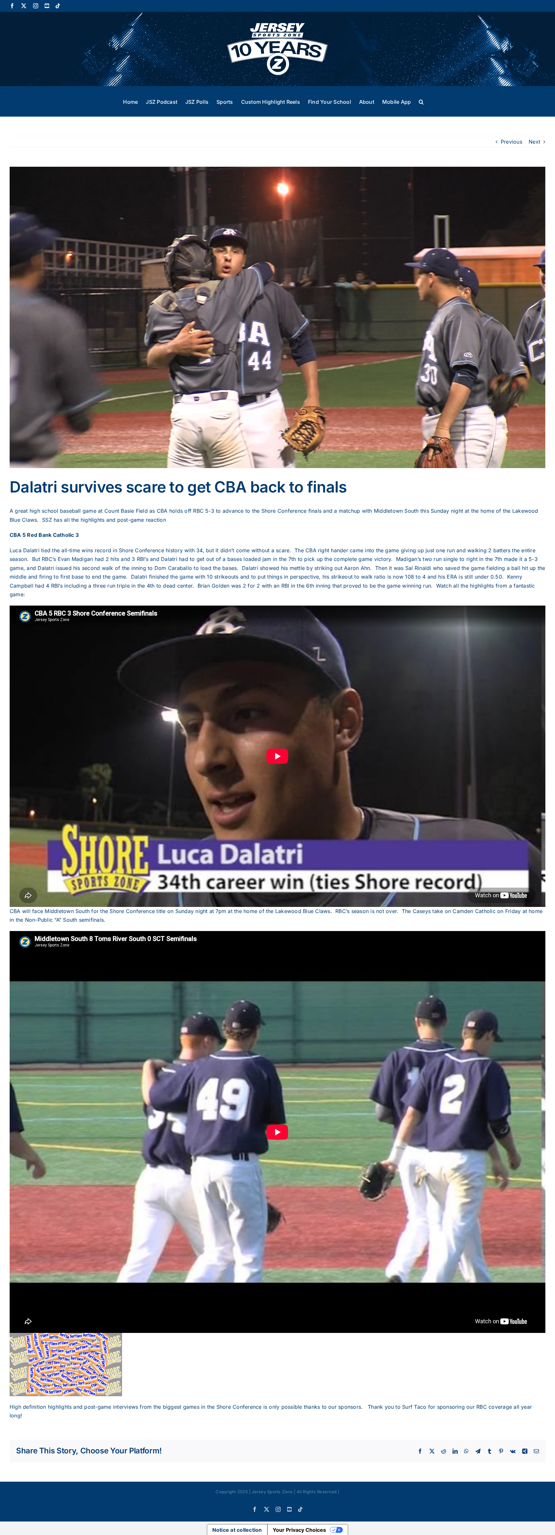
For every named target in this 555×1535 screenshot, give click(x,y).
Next (534, 141)
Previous (511, 141)
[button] (421, 101)
